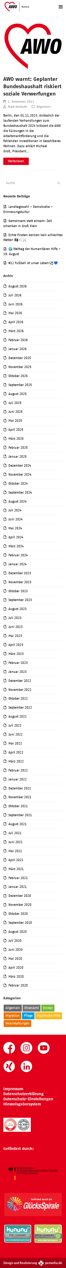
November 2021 (19, 797)
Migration (12, 1015)
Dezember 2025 (19, 358)
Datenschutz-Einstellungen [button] (28, 1099)
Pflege (28, 1015)
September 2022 (20, 707)
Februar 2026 (18, 340)
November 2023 (19, 582)
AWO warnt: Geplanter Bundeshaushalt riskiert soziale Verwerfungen (32, 86)
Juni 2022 (15, 734)
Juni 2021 (15, 842)
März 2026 (16, 331)
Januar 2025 (17, 456)
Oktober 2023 (18, 591)
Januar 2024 (17, 564)
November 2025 (19, 367)
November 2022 (19, 690)
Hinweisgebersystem (22, 1104)
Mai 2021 (15, 851)
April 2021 (15, 860)
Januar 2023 (17, 672)
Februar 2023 (18, 663)
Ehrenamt (31, 1008)
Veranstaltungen (17, 1023)
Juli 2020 (14, 940)
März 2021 (16, 869)
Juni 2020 (15, 949)
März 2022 (16, 761)
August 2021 (17, 824)
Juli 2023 (14, 618)
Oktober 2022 (18, 698)
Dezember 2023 (19, 573)
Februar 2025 (18, 447)
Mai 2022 (15, 743)
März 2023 (16, 654)
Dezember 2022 (19, 681)
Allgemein (43, 106)
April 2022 (15, 752)
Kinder (48, 1008)
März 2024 (16, 546)
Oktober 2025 (18, 376)
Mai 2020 (15, 958)
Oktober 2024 (18, 483)
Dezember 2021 (19, 788)
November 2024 (19, 474)
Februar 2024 (18, 555)
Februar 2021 (18, 878)
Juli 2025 (14, 403)
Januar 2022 (17, 779)
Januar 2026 (17, 349)
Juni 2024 (15, 519)
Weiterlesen (16, 161)
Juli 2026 (14, 295)
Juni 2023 (15, 627)
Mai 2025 (15, 420)
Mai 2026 (15, 313)
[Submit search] (58, 183)
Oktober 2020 (18, 914)
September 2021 (20, 815)
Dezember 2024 (19, 465)
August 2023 (17, 609)
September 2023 (20, 600)
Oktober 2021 (18, 806)
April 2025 (15, 429)
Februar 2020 (18, 985)
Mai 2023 (15, 636)
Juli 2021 (14, 833)
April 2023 (15, 645)
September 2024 (20, 492)
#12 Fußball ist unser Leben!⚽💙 (33, 263)
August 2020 (17, 931)
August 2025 (17, 394)
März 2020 (16, 976)
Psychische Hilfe (48, 1015)
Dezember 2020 (19, 896)
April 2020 (15, 967)
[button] (61, 6)
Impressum (13, 1089)
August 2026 (17, 286)
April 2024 (15, 537)
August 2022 (17, 716)
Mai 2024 (15, 528)
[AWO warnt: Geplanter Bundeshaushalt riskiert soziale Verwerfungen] (33, 46)
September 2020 (20, 923)
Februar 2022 (18, 770)
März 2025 (16, 438)
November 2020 (19, 905)
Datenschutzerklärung (23, 1093)
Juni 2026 (15, 304)
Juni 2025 (15, 412)
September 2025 (20, 385)
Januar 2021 (17, 887)
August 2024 (17, 501)
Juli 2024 (14, 510)
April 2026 (15, 322)
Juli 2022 (14, 725)
